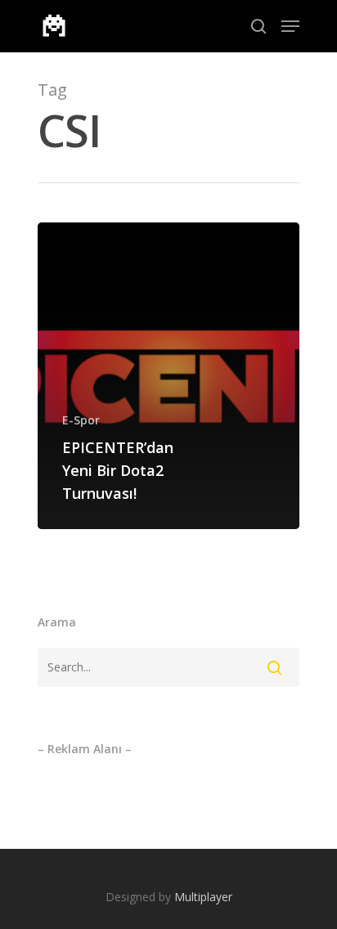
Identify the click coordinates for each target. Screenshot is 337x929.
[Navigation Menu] (290, 26)
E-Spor (81, 420)
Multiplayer (203, 896)
